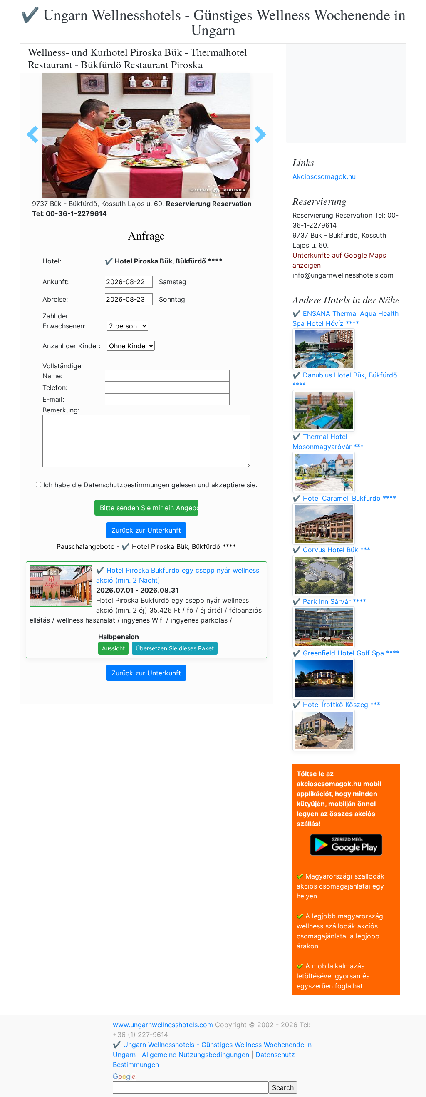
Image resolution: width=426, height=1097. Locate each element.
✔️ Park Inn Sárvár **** (329, 601)
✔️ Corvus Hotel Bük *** (331, 550)
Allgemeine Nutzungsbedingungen (195, 1054)
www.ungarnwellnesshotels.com (164, 1024)
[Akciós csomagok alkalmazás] (346, 844)
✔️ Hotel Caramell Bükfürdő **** (344, 498)
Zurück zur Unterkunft (146, 530)
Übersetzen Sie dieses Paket (175, 648)
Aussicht (113, 648)
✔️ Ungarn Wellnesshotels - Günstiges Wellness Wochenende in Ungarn (213, 21)
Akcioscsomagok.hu (324, 176)
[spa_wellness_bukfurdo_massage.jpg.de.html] (35, 134)
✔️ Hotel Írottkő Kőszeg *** (336, 704)
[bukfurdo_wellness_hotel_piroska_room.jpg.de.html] (257, 134)
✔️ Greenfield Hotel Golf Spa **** (345, 653)
